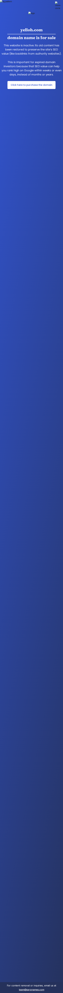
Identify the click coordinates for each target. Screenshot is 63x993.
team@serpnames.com (31, 989)
